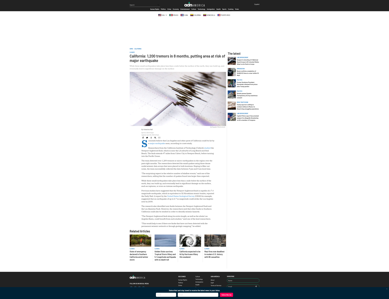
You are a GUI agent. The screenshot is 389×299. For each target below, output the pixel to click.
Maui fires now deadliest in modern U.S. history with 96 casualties (214, 254)
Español (256, 4)
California (137, 49)
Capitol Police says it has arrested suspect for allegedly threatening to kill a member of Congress (248, 118)
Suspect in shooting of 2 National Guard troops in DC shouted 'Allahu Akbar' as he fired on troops (248, 62)
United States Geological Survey (181, 196)
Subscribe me (226, 295)
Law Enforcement (242, 57)
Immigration (241, 69)
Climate (132, 52)
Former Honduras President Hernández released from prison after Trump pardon (247, 84)
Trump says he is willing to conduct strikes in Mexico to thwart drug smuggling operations (248, 107)
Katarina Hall (148, 129)
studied (207, 148)
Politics (239, 80)
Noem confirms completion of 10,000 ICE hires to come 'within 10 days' (248, 73)
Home (131, 49)
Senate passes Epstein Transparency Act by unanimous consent (247, 95)
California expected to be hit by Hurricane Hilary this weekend (190, 254)
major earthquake (157, 143)
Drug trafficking (242, 102)
